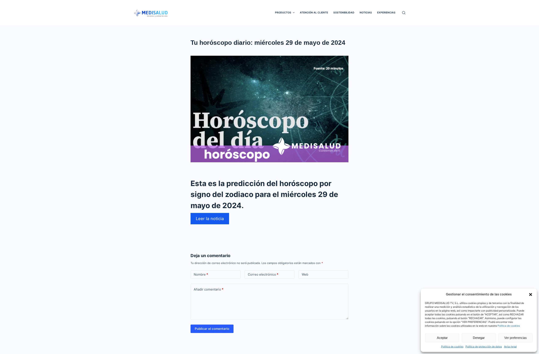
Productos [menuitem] (283, 12)
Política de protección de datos (484, 346)
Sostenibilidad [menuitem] (343, 12)
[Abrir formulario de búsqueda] (403, 12)
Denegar (479, 337)
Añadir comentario (208, 289)
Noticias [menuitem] (366, 12)
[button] (530, 294)
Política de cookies (509, 325)
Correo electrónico (263, 274)
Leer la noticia (210, 218)
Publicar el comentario (212, 329)
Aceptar (442, 337)
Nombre (201, 274)
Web (305, 274)
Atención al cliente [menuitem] (314, 12)
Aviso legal (510, 346)
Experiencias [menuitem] (386, 12)
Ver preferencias (515, 337)
